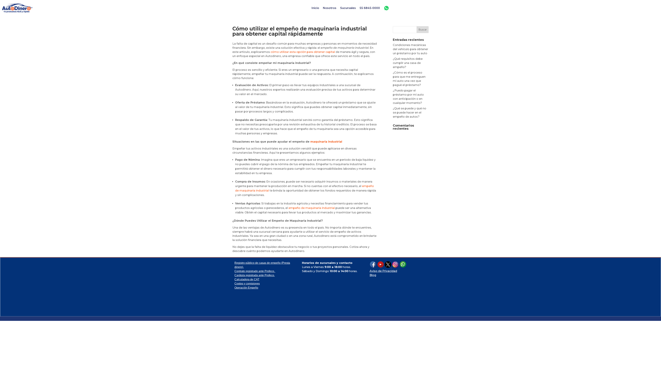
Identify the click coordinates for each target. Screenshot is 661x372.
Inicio (315, 8)
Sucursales (348, 8)
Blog (373, 275)
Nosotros (329, 8)
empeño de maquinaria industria (311, 208)
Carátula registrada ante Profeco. (254, 275)
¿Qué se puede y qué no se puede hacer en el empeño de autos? (409, 112)
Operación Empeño (246, 287)
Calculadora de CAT (246, 279)
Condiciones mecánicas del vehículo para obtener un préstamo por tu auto (410, 49)
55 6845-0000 (370, 8)
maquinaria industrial (325, 141)
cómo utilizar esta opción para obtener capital (303, 52)
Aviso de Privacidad (383, 271)
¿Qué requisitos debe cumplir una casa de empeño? (408, 63)
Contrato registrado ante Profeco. (254, 271)
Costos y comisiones (247, 283)
